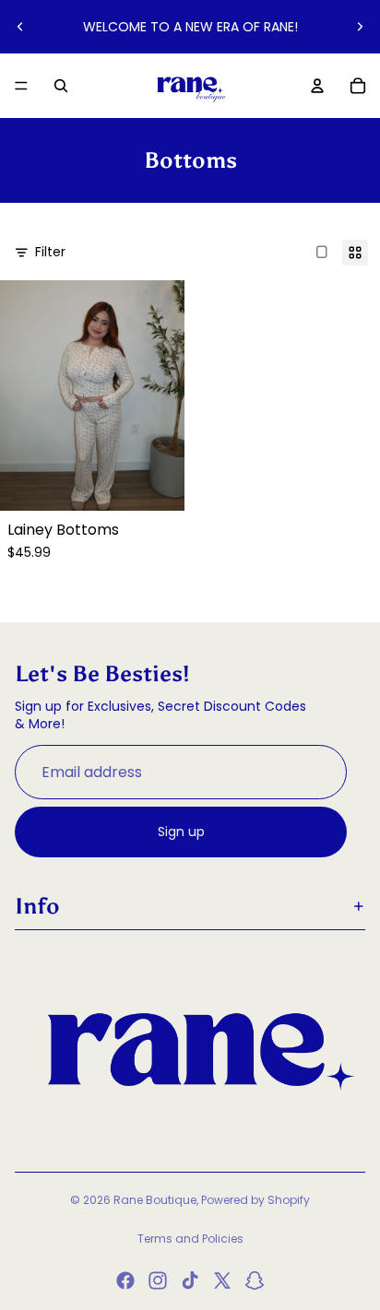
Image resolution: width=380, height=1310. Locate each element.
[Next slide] (359, 26)
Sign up (181, 831)
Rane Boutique (154, 1200)
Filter (50, 251)
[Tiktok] (190, 1280)
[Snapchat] (254, 1280)
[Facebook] (125, 1280)
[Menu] (21, 86)
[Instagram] (158, 1280)
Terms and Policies (190, 1238)
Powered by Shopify (255, 1200)
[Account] (317, 85)
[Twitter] (222, 1280)
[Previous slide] (20, 26)
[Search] (61, 85)
